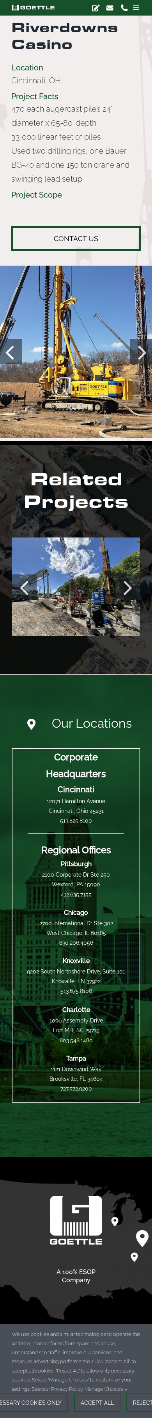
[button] (24, 586)
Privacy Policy (67, 1389)
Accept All (97, 1403)
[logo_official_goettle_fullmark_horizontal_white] (33, 7)
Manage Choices (104, 1389)
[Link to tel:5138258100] (124, 8)
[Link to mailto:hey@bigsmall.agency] (96, 8)
